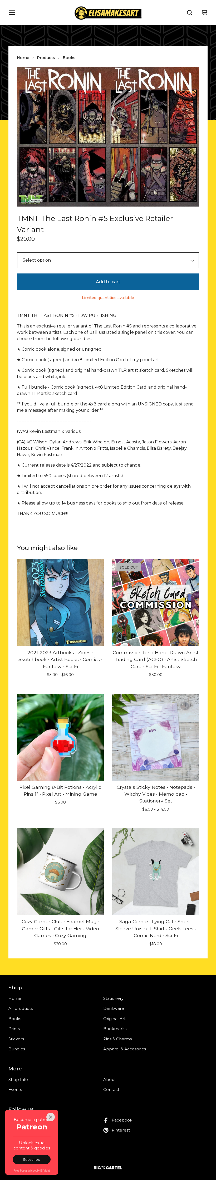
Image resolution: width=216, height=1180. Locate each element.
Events (15, 1089)
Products (46, 57)
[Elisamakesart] (107, 12)
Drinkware (113, 1008)
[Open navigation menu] (12, 12)
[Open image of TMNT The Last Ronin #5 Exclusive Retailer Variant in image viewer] (108, 137)
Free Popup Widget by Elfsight (32, 1170)
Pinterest (121, 1130)
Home (23, 57)
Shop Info (18, 1079)
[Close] (50, 1117)
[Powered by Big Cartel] (108, 1168)
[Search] (189, 12)
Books (69, 57)
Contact (111, 1089)
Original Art (114, 1018)
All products (20, 1008)
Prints (14, 1028)
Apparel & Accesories (124, 1048)
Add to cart (108, 281)
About (109, 1079)
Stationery (113, 998)
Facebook (122, 1120)
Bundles (16, 1048)
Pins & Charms (117, 1038)
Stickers (16, 1038)
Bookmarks (114, 1028)
